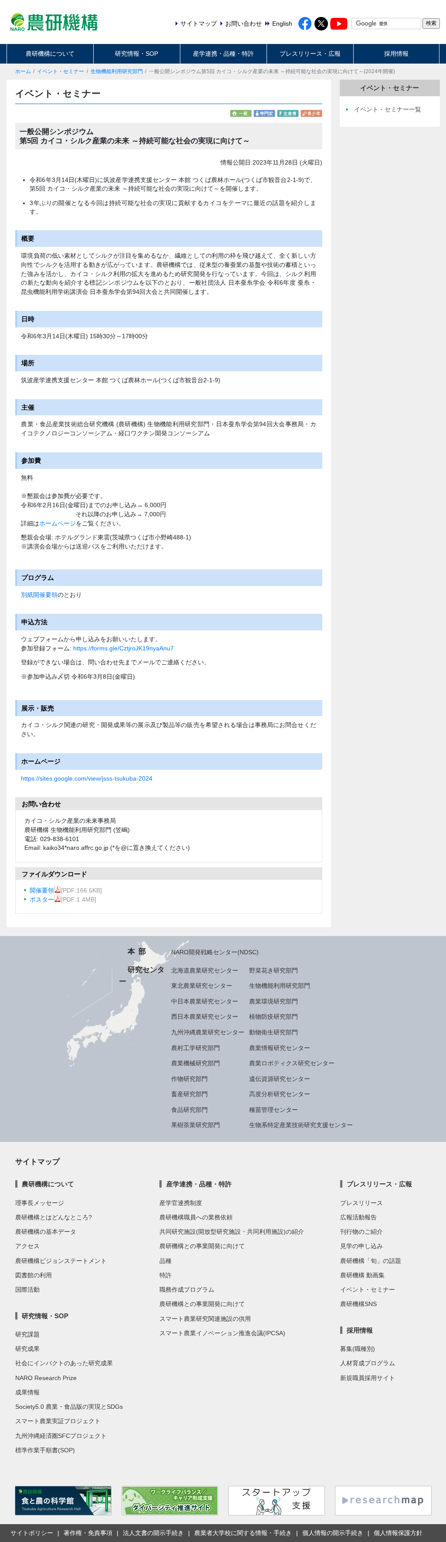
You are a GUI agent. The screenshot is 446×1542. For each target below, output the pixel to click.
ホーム (23, 71)
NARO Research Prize (46, 1377)
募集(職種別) (357, 1348)
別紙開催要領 (39, 594)
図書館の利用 (33, 1275)
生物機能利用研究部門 (117, 71)
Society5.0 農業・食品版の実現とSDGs (69, 1406)
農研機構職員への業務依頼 (196, 1217)
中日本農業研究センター (204, 1001)
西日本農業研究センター (204, 1016)
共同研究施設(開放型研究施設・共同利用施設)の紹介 (231, 1231)
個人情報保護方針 (398, 1532)
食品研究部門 (189, 1109)
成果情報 (27, 1392)
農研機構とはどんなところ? (53, 1217)
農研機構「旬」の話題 (370, 1260)
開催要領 (42, 890)
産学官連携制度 (180, 1202)
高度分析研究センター (279, 1094)
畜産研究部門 (189, 1094)
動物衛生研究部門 (273, 1032)
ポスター (42, 899)
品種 (165, 1260)
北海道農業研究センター (204, 970)
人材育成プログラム (367, 1363)
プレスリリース (361, 1202)
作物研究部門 (189, 1078)
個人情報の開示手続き (332, 1532)
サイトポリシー (31, 1532)
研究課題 (27, 1334)
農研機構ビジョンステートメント (61, 1260)
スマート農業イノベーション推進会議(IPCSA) (222, 1333)
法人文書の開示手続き (153, 1532)
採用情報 (396, 53)
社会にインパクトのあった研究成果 (64, 1363)
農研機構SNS (358, 1303)
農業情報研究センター (279, 1047)
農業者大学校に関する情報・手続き (243, 1532)
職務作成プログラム (186, 1289)
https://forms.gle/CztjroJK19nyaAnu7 (123, 648)
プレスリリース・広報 (310, 53)
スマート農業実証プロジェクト (58, 1420)
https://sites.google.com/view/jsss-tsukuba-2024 (86, 778)
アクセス (27, 1245)
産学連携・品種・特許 (223, 53)
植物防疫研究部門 (273, 1016)
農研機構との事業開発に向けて (202, 1245)
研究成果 (27, 1348)
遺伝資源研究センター (279, 1078)
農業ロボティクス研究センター (291, 1063)
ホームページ (57, 523)
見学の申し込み (361, 1245)
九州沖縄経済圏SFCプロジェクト (61, 1435)
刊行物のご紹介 (361, 1231)
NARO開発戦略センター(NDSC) (215, 952)
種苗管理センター (273, 1109)
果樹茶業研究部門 (195, 1124)
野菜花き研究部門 (273, 970)
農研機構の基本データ (45, 1231)
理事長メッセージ (39, 1202)
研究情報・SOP (136, 53)
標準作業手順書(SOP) (45, 1450)
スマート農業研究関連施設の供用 (205, 1318)
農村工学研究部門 (195, 1047)
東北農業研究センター (201, 985)
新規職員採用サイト (367, 1377)
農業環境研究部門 (273, 1001)
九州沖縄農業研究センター (207, 1032)
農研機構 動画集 (362, 1275)
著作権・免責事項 (88, 1532)
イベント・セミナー (60, 71)
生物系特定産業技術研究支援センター (301, 1124)
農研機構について (50, 53)
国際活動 (27, 1289)
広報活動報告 (358, 1217)
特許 (165, 1275)
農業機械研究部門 (195, 1063)
